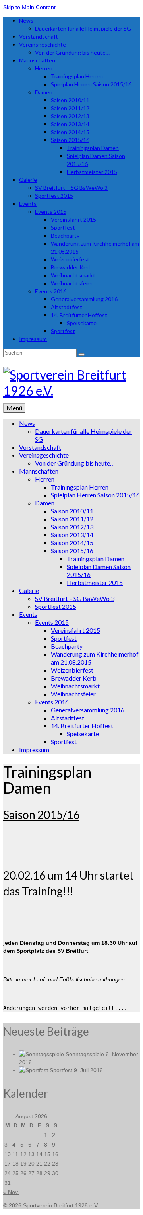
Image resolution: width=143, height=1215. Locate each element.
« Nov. (11, 1192)
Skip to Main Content (29, 7)
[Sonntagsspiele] (42, 1054)
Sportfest (61, 1070)
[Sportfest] (34, 1070)
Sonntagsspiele (85, 1054)
